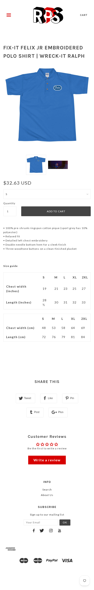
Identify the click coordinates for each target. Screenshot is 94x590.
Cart (83, 15)
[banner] (48, 15)
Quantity (9, 203)
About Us (47, 495)
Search (47, 489)
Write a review (47, 460)
